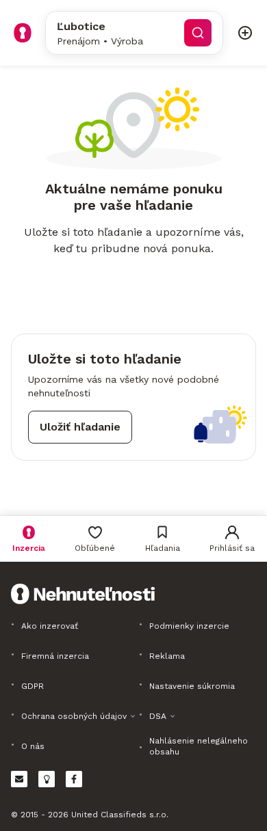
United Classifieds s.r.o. (119, 814)
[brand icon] (22, 32)
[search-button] (198, 32)
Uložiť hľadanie (80, 426)
